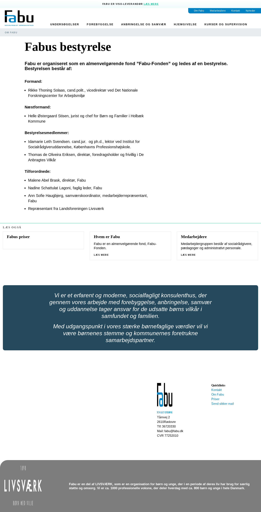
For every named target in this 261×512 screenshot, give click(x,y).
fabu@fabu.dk (173, 431)
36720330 (169, 426)
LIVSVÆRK (103, 484)
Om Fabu (11, 32)
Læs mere (151, 4)
